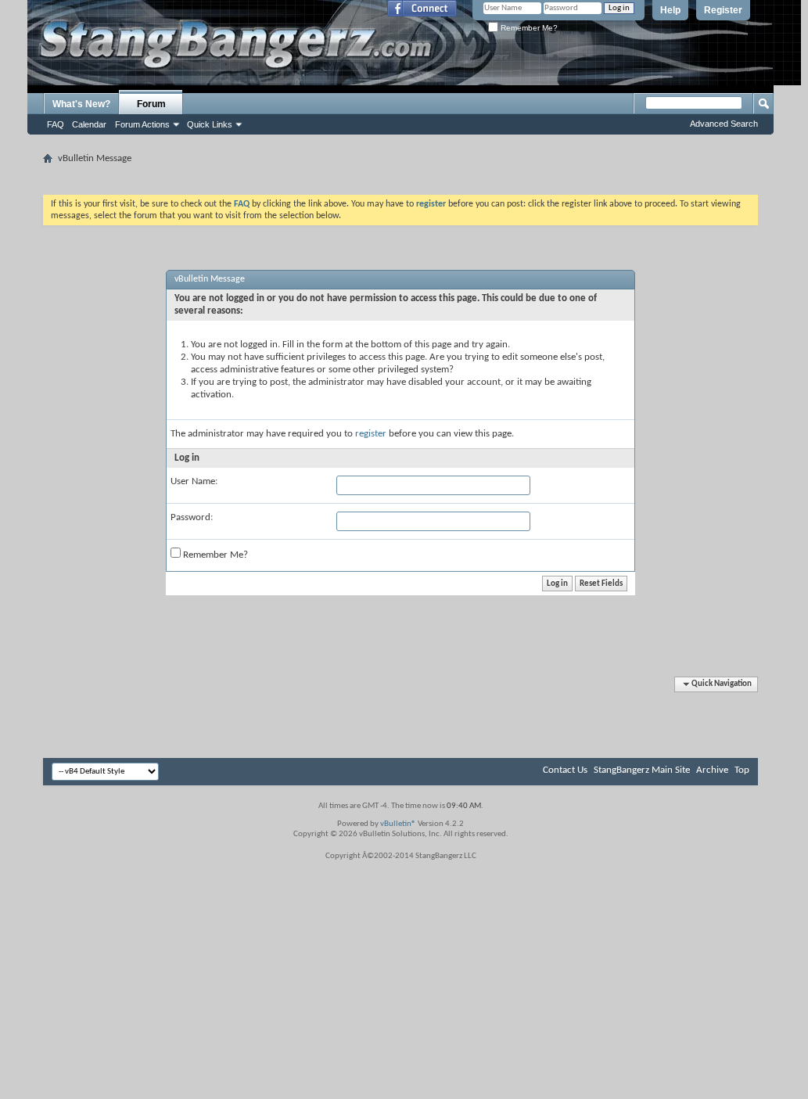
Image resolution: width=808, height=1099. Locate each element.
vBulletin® (398, 824)
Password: (192, 517)
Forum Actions (142, 124)
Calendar (89, 124)
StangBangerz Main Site (642, 770)
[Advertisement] (400, 175)
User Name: (194, 481)
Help (670, 10)
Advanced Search (724, 123)
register (370, 434)
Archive (712, 770)
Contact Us (565, 770)
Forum (151, 104)
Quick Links (209, 124)
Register (723, 10)
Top (741, 770)
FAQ (55, 124)
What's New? (81, 104)
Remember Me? (528, 27)
